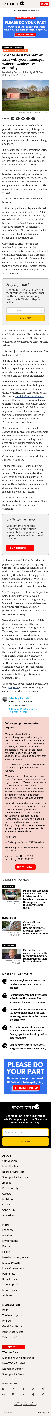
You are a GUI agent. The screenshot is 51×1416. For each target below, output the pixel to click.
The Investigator (12, 1315)
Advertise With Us (13, 1215)
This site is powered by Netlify (25, 1404)
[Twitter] (10, 712)
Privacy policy (43, 1412)
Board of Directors (13, 1171)
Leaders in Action (12, 1368)
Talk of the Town (12, 1337)
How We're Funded (13, 1363)
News (6, 1224)
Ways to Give (10, 1352)
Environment (10, 1240)
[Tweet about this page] (28, 118)
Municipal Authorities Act (29, 396)
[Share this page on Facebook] (18, 118)
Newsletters (11, 1304)
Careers (6, 1193)
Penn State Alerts (12, 1331)
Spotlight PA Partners (15, 1177)
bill (19, 648)
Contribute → (20, 547)
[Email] (10, 709)
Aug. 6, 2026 (9, 886)
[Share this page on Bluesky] (23, 118)
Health (6, 1251)
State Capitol (10, 1284)
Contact (7, 1204)
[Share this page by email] (12, 118)
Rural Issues (9, 1279)
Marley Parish (19, 698)
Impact (6, 1182)
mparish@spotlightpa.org (24, 709)
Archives (7, 1295)
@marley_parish (19, 711)
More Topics (9, 1290)
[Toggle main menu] (35, 4)
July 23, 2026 (9, 946)
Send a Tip (8, 1210)
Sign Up (25, 317)
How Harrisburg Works (16, 1257)
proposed (13, 687)
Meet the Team (11, 1166)
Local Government (13, 47)
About (6, 1155)
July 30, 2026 (9, 918)
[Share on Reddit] (33, 118)
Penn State (8, 1273)
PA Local (7, 1321)
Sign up (25, 1141)
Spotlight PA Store (13, 1374)
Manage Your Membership (18, 1357)
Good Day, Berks (12, 1326)
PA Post (6, 1310)
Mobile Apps (9, 1199)
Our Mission (9, 1161)
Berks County (10, 1188)
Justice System (11, 1262)
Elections (7, 1235)
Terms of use (7, 1412)
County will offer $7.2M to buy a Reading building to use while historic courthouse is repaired (35, 928)
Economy (7, 1230)
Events (6, 1246)
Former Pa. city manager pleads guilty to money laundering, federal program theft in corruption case (35, 956)
